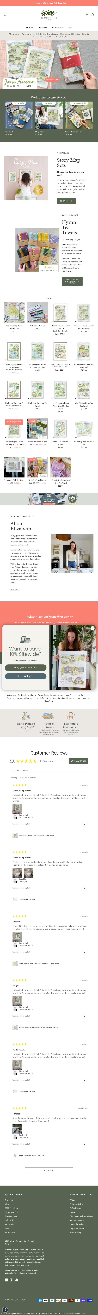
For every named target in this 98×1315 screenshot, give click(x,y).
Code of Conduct (77, 1224)
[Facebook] (6, 1280)
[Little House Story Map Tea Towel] (37, 390)
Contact (73, 1212)
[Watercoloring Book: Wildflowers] (14, 312)
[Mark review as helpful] (85, 824)
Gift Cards (9, 1220)
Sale (70, 27)
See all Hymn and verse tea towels (72, 281)
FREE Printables (11, 1208)
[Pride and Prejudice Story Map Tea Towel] (84, 312)
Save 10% (9, 1200)
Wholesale (9, 1224)
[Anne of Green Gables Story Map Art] (14, 351)
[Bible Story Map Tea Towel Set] (84, 428)
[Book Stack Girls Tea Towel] (14, 467)
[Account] (86, 14)
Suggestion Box (11, 1212)
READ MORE (15, 590)
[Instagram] (11, 1280)
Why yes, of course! (25, 667)
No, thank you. (25, 676)
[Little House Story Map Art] (14, 390)
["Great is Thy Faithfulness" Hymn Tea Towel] (60, 467)
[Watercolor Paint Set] (37, 312)
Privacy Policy (75, 1232)
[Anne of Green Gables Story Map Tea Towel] (37, 351)
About (7, 1204)
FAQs (72, 1200)
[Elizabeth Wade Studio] (49, 15)
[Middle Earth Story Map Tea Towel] (60, 428)
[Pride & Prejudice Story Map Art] (60, 312)
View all (49, 298)
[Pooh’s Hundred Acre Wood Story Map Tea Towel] (60, 390)
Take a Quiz (10, 1232)
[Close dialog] (92, 628)
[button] (55, 760)
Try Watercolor (58, 27)
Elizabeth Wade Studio (18, 1300)
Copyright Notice (77, 1228)
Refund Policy (75, 1208)
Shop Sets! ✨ (66, 201)
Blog (7, 1228)
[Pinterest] (16, 1280)
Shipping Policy (76, 1204)
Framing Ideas (11, 1216)
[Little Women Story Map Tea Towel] (84, 390)
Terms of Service (77, 1220)
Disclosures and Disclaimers (81, 1216)
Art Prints (29, 27)
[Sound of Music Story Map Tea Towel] (84, 351)
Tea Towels (43, 27)
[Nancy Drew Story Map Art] (60, 351)
